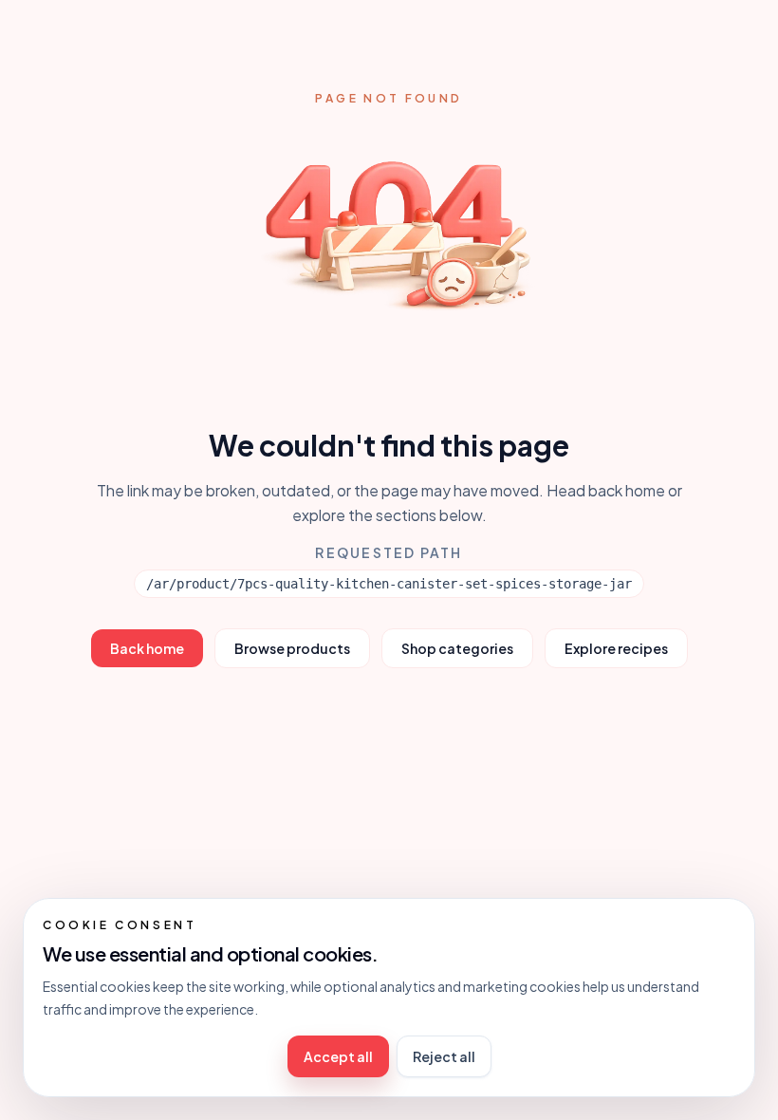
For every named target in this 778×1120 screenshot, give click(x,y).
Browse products (292, 648)
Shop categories (457, 648)
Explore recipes (616, 648)
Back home (147, 648)
